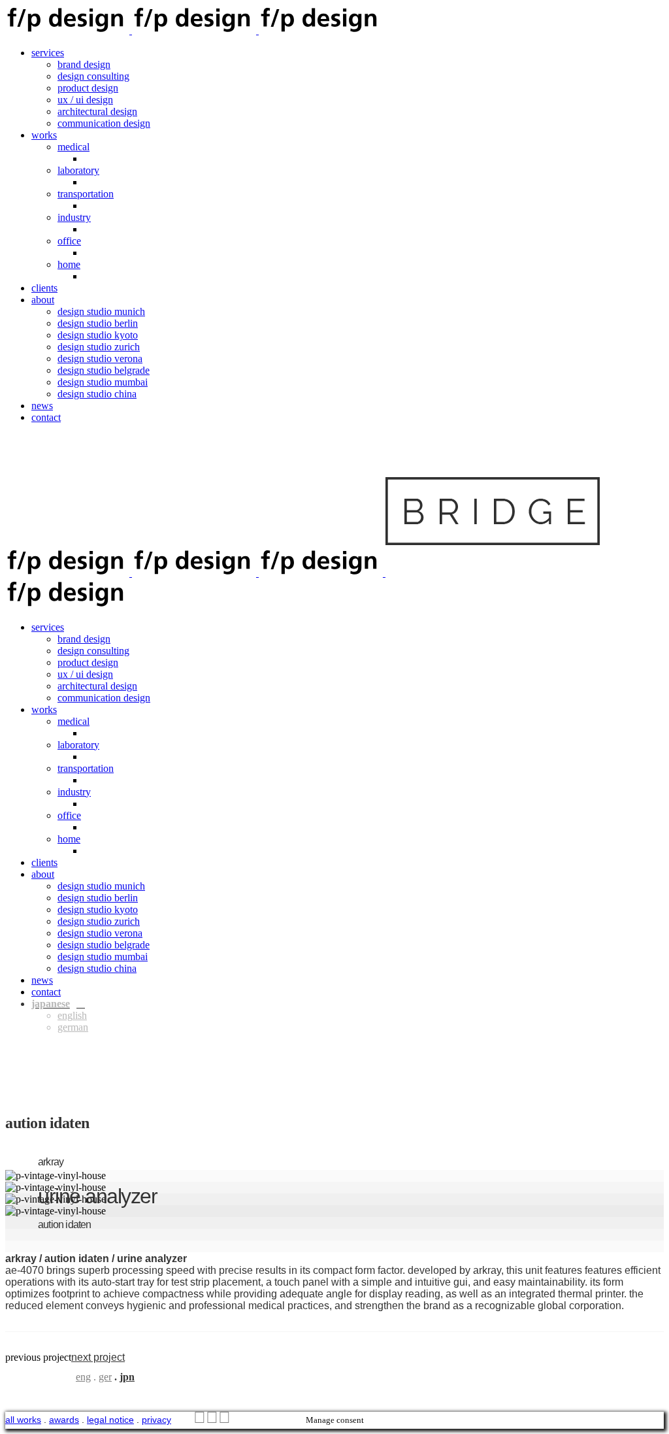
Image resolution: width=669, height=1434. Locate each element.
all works (23, 1419)
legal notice (110, 1419)
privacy (156, 1419)
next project (98, 1357)
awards (64, 1419)
